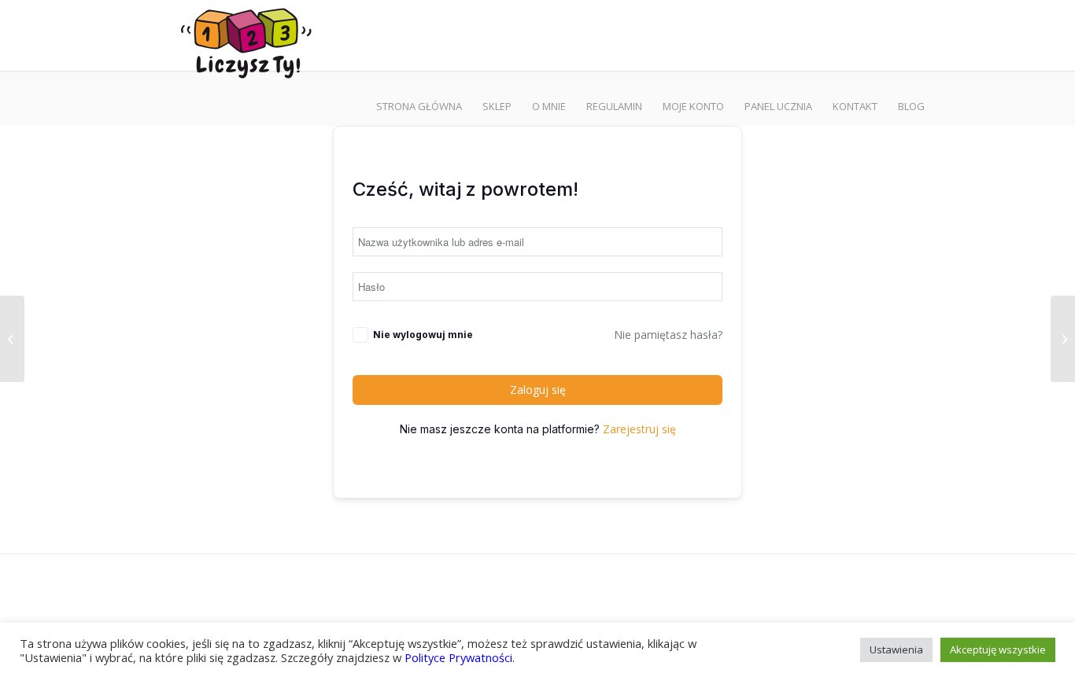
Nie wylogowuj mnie (423, 334)
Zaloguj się (538, 389)
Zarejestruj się (639, 428)
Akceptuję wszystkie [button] (998, 649)
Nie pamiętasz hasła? (668, 334)
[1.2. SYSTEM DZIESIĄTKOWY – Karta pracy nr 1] (12, 339)
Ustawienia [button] (896, 649)
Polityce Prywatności (458, 657)
